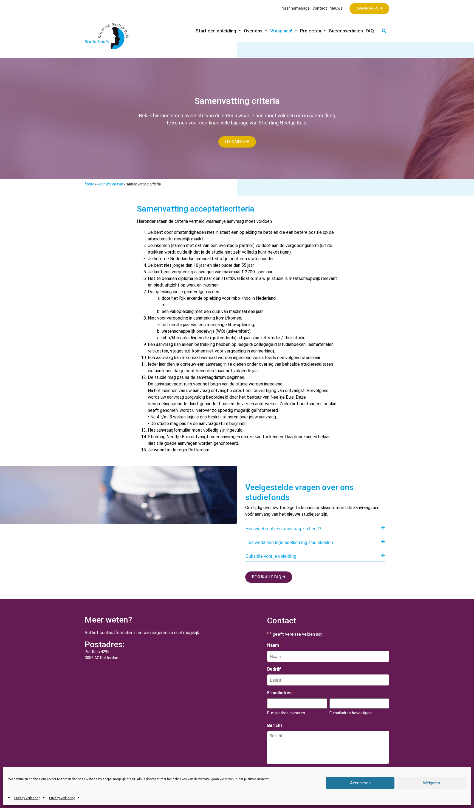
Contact (319, 8)
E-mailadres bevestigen (350, 712)
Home (89, 184)
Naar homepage (296, 8)
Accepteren (360, 783)
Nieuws (336, 8)
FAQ (370, 31)
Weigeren (431, 783)
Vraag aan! (281, 31)
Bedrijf (274, 669)
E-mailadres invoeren (286, 712)
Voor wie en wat (110, 184)
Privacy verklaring (27, 798)
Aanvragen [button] (367, 8)
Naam (274, 645)
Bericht (276, 725)
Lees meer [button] (235, 142)
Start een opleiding (216, 31)
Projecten (311, 31)
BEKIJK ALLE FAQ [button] (266, 577)
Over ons (254, 31)
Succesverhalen (346, 31)
